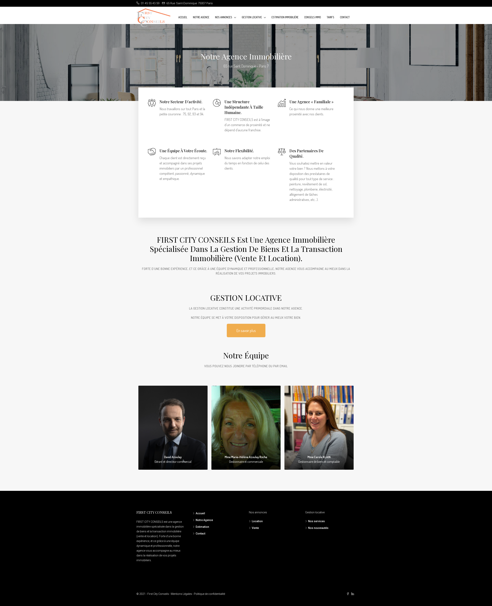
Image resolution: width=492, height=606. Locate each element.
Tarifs (330, 17)
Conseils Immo (312, 17)
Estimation (202, 526)
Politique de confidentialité (209, 593)
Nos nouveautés (318, 527)
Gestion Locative (252, 17)
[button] (246, 330)
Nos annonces (223, 17)
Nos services (316, 521)
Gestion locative (315, 512)
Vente (255, 527)
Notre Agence (201, 17)
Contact (345, 17)
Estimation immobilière (285, 17)
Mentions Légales (181, 593)
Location (257, 521)
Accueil (182, 17)
